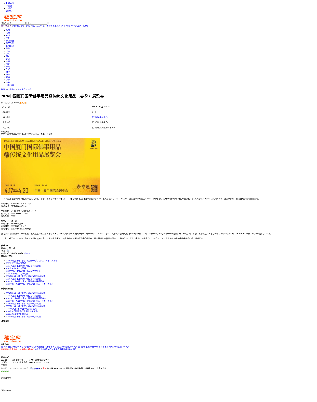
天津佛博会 (6, 347)
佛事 (23, 26)
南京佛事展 (114, 347)
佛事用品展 (76, 26)
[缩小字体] (5, 102)
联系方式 (47, 349)
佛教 (28, 26)
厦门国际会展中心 (100, 117)
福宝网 (4, 368)
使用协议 (55, 349)
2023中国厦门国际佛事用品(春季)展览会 (23, 303)
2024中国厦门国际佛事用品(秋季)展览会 (23, 271)
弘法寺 (39, 26)
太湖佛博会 (29, 347)
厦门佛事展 (124, 347)
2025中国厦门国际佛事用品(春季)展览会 (23, 266)
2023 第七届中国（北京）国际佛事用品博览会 (26, 281)
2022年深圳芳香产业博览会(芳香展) (21, 309)
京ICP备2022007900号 (18, 368)
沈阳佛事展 (83, 347)
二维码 (9, 8)
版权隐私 (64, 349)
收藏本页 (10, 3)
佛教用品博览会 (24, 89)
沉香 (63, 26)
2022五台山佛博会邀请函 (17, 314)
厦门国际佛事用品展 (51, 26)
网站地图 (72, 349)
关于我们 (39, 349)
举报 (14, 253)
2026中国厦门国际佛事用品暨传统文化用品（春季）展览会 (31, 261)
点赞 (3, 253)
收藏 (68, 26)
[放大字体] (2, 102)
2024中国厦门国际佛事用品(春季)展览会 (23, 279)
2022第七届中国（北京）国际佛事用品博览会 (26, 306)
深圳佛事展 (93, 347)
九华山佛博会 (17, 347)
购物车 (9, 11)
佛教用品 (16, 26)
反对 (9, 253)
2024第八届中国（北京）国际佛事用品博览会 (26, 276)
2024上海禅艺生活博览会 (17, 274)
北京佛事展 (72, 347)
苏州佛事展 (103, 347)
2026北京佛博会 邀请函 (16, 263)
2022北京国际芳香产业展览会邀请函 (22, 311)
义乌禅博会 (39, 347)
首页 (3, 89)
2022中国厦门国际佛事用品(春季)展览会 (23, 316)
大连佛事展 (62, 347)
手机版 (9, 6)
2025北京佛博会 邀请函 (16, 268)
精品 (33, 26)
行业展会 (11, 89)
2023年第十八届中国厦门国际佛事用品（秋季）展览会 (29, 284)
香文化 (85, 26)
